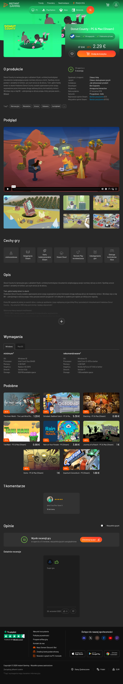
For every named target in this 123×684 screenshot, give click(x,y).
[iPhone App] (77, 653)
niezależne (26, 106)
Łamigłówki (56, 106)
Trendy (41, 3)
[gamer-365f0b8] (50, 562)
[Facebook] (103, 638)
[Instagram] (97, 638)
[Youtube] (110, 638)
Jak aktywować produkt (99, 83)
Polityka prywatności (41, 635)
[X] (90, 638)
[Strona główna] (12, 5)
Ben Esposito (95, 86)
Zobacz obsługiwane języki (100, 80)
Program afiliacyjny (40, 639)
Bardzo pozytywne (97, 97)
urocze (36, 106)
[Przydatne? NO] (73, 611)
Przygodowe (94, 94)
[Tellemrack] (50, 499)
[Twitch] (117, 638)
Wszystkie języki (113, 526)
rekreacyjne (15, 106)
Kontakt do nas (39, 643)
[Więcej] (61, 585)
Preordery (51, 3)
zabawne (45, 106)
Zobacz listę (94, 77)
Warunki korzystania (41, 631)
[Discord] (84, 638)
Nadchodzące (63, 3)
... (64, 106)
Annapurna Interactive (98, 88)
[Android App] (94, 653)
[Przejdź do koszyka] (107, 5)
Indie (102, 94)
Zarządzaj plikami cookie (13, 669)
